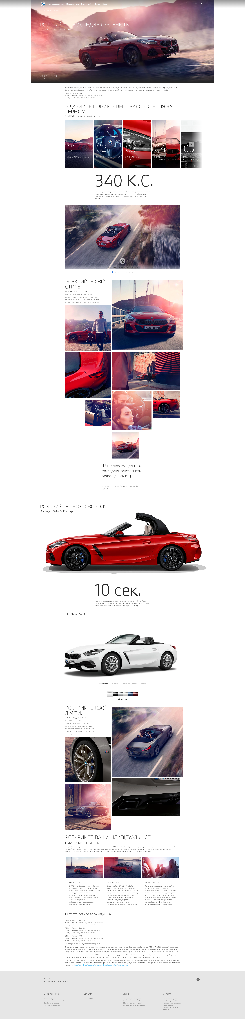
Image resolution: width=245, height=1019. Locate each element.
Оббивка (115, 684)
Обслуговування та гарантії (132, 1003)
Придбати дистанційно (170, 1001)
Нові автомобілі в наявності (54, 1001)
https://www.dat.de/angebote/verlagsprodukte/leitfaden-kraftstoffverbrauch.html (101, 965)
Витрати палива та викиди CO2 (134, 1005)
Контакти (166, 1009)
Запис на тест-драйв (170, 999)
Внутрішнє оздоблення (129, 684)
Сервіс (105, 4)
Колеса (143, 684)
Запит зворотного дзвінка (172, 1003)
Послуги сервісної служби (132, 999)
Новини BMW (88, 999)
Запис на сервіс (168, 1005)
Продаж (98, 4)
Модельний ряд (72, 4)
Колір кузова (103, 684)
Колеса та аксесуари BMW (132, 1001)
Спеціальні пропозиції (51, 1003)
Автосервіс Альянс (56, 4)
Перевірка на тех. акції (170, 1007)
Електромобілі (86, 4)
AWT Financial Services (52, 1005)
